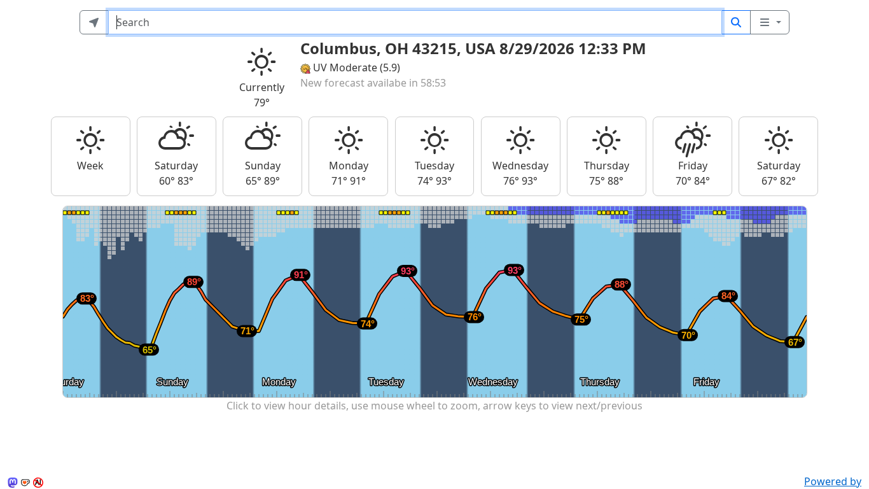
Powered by (832, 481)
